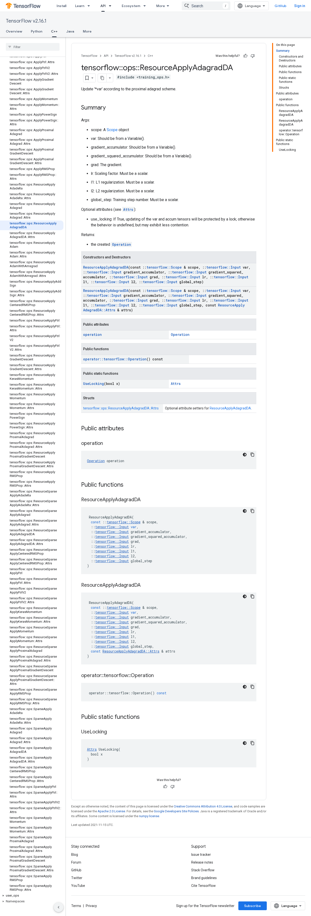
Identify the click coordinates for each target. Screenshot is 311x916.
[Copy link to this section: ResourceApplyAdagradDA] (145, 500)
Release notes (202, 862)
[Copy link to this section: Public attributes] (129, 429)
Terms (76, 906)
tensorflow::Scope (164, 267)
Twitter (76, 878)
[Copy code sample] (252, 454)
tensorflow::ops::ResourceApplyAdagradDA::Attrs (121, 408)
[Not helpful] (252, 55)
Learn (79, 6)
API (103, 6)
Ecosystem (131, 6)
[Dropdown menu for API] (111, 6)
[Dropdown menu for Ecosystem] (146, 6)
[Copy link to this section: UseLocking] (112, 732)
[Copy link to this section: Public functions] (128, 485)
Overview (14, 31)
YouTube (78, 886)
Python (36, 31)
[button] (31, 896)
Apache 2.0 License (111, 811)
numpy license (149, 816)
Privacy (91, 906)
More (160, 6)
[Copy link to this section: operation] (108, 444)
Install (61, 6)
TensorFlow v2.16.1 (26, 21)
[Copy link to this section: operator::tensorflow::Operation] (159, 676)
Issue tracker (201, 855)
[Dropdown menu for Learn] (90, 6)
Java (70, 31)
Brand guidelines (204, 878)
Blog (74, 855)
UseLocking (93, 383)
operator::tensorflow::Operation (115, 359)
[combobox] (206, 5)
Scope (112, 129)
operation (92, 334)
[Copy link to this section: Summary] (110, 108)
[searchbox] (33, 47)
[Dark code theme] (245, 454)
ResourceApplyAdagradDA (105, 267)
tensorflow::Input (223, 267)
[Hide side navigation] (58, 907)
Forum (76, 862)
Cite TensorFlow (203, 886)
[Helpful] (245, 55)
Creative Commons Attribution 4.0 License (203, 806)
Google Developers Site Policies (176, 811)
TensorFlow (89, 56)
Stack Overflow (203, 870)
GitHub (280, 6)
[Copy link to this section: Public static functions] (144, 717)
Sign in (299, 6)
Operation (121, 244)
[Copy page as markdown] (102, 78)
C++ (54, 31)
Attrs (128, 209)
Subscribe (252, 906)
